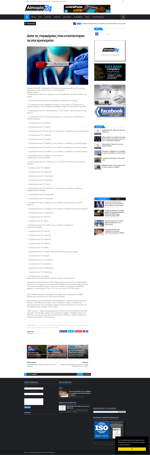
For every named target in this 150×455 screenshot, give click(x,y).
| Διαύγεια (48, 1)
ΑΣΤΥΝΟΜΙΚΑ (78, 17)
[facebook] (123, 1)
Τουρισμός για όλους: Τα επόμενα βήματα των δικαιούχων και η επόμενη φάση (114, 222)
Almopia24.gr (30, 325)
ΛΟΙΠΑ (87, 17)
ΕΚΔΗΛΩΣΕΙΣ (67, 17)
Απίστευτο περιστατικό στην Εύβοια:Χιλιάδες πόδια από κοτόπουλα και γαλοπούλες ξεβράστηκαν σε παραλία (76, 353)
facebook (87, 374)
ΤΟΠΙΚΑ (33, 17)
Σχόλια (118, 199)
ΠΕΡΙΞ (40, 17)
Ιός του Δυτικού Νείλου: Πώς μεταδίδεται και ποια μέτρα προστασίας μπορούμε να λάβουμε (114, 231)
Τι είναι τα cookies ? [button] (124, 444)
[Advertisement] (58, 339)
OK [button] (132, 449)
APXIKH (28, 1)
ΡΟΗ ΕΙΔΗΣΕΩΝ (102, 199)
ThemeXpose (51, 452)
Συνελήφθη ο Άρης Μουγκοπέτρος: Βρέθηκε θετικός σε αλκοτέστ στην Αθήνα (37, 354)
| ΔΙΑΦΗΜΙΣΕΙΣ (40, 1)
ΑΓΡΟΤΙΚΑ (48, 17)
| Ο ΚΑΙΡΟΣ (33, 1)
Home (28, 31)
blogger (80, 374)
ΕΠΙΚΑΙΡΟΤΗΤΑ (34, 31)
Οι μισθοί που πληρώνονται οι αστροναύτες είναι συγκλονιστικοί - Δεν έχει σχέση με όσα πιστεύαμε (99, 23)
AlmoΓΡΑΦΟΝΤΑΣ (98, 17)
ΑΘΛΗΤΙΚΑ (57, 17)
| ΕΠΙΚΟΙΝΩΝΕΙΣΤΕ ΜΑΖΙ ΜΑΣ (59, 1)
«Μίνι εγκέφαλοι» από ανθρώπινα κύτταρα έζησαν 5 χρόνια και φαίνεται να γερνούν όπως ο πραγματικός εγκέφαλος (114, 138)
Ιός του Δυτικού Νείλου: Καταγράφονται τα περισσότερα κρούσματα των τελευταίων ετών (57, 354)
